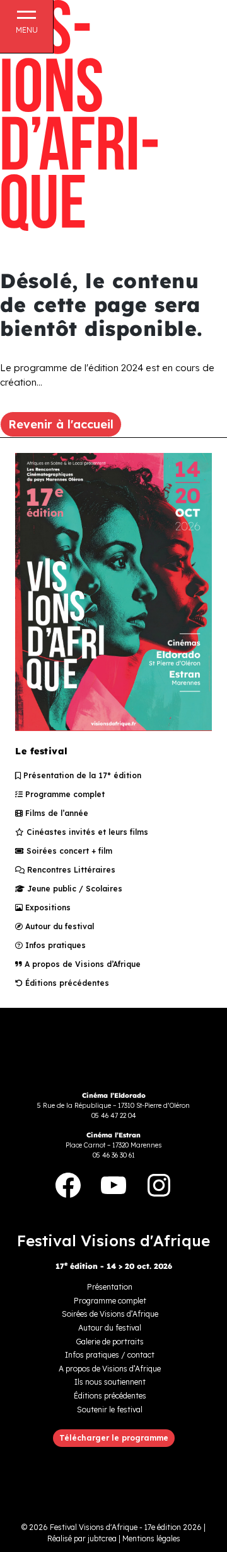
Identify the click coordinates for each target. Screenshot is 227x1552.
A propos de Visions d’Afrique (81, 964)
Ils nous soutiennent (110, 1382)
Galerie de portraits (110, 1341)
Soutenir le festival (110, 1409)
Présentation (109, 1287)
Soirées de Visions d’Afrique (110, 1314)
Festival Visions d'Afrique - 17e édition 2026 (126, 1527)
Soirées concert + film (68, 851)
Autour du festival (58, 926)
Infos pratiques (54, 945)
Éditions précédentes (66, 983)
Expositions (47, 907)
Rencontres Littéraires (70, 869)
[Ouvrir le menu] (26, 22)
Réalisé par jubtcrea (82, 1538)
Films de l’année (55, 813)
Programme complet (64, 794)
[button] (114, 1438)
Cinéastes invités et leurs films (86, 832)
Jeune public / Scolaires (73, 888)
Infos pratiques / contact (109, 1354)
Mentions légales (151, 1538)
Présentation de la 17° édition (81, 775)
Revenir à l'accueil (61, 424)
